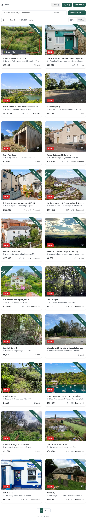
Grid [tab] (73, 20)
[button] (49, 510)
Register (78, 5)
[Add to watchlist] (38, 52)
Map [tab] (82, 20)
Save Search (10, 20)
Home (6, 5)
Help (55, 5)
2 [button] (45, 510)
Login (66, 5)
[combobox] (27, 13)
